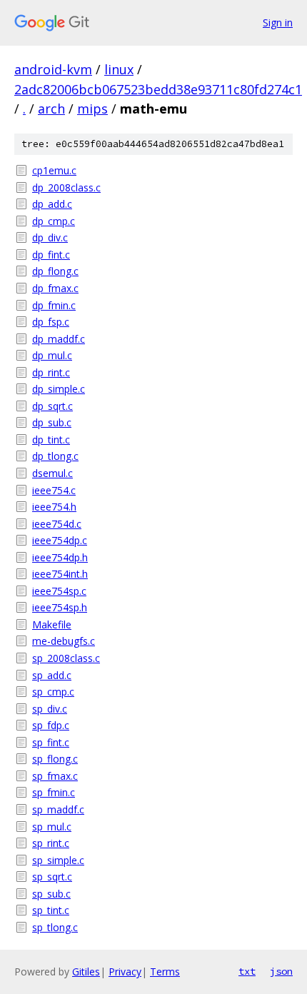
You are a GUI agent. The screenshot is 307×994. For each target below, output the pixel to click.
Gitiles (86, 971)
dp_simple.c (58, 389)
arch (51, 108)
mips (92, 108)
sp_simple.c (58, 860)
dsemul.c (52, 473)
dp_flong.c (55, 271)
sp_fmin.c (53, 792)
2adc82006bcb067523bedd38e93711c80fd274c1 (158, 89)
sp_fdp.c (50, 725)
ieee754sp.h (59, 607)
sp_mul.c (51, 826)
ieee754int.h (60, 574)
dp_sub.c (51, 422)
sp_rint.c (50, 843)
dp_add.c (52, 204)
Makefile (51, 624)
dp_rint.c (51, 372)
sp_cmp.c (53, 691)
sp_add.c (51, 675)
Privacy (125, 971)
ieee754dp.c (59, 540)
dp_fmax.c (55, 288)
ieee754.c (54, 490)
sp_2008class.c (66, 658)
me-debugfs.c (63, 641)
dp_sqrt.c (52, 406)
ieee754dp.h (60, 557)
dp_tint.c (51, 439)
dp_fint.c (51, 254)
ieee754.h (54, 506)
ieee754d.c (56, 524)
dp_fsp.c (50, 321)
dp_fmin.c (54, 305)
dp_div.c (50, 237)
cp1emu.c (54, 170)
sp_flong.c (55, 758)
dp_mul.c (52, 355)
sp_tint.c (50, 910)
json (281, 971)
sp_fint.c (50, 742)
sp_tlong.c (55, 927)
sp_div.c (49, 709)
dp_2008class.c (66, 187)
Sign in (278, 22)
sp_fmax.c (55, 776)
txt (247, 971)
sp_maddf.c (58, 809)
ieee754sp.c (59, 591)
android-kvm (53, 69)
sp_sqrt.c (52, 876)
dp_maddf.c (58, 339)
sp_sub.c (51, 893)
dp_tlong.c (55, 456)
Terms (165, 971)
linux (119, 69)
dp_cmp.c (53, 221)
